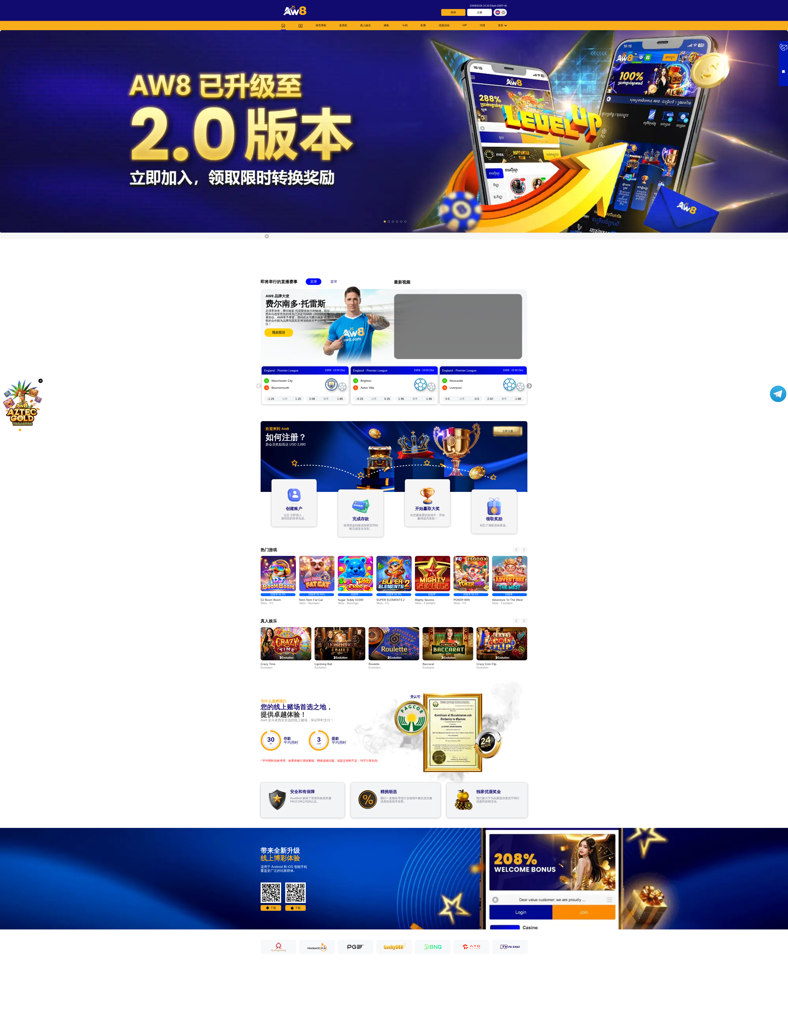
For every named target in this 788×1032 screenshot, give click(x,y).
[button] (394, 131)
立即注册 (507, 431)
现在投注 (278, 332)
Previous (258, 385)
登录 (453, 12)
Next (529, 385)
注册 (479, 12)
